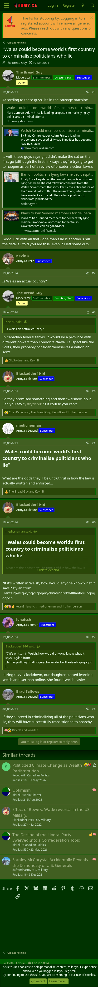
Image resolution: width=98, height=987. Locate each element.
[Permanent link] (12, 465)
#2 (94, 273)
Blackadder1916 (23, 820)
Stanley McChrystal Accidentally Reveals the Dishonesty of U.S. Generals (50, 862)
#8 (94, 709)
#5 (94, 443)
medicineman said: (18, 531)
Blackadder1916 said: (20, 646)
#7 (94, 637)
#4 (94, 391)
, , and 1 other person (48, 412)
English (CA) (40, 963)
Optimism (21, 790)
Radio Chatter (32, 795)
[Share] (87, 92)
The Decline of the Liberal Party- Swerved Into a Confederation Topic (46, 837)
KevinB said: (13, 322)
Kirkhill (16, 795)
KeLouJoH (18, 775)
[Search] (92, 5)
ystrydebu (32, 403)
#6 (94, 522)
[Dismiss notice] (91, 18)
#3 (94, 312)
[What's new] (83, 5)
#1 (94, 92)
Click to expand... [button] (49, 570)
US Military (43, 820)
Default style (15, 963)
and (24, 360)
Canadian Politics (38, 775)
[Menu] (6, 5)
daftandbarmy (21, 870)
